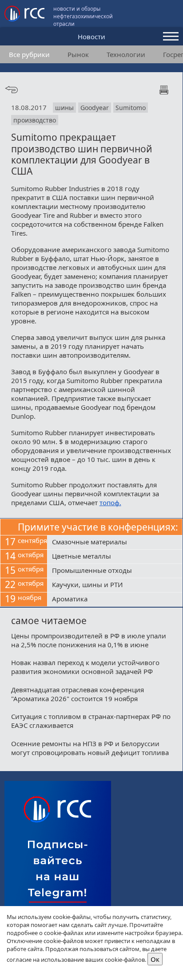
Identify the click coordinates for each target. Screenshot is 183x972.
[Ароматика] (115, 599)
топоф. (110, 502)
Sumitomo (130, 107)
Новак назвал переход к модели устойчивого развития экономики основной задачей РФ (85, 667)
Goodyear (94, 107)
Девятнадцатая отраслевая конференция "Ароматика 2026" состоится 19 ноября (77, 694)
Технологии (126, 54)
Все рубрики (29, 54)
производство (34, 120)
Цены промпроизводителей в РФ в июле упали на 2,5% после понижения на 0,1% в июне (88, 640)
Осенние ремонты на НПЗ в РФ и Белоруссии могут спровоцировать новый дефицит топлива (90, 748)
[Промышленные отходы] (115, 571)
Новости (91, 36)
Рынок (78, 54)
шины (64, 107)
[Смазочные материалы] (115, 542)
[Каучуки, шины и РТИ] (115, 585)
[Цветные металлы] (115, 557)
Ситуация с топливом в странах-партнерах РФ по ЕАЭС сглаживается (91, 721)
